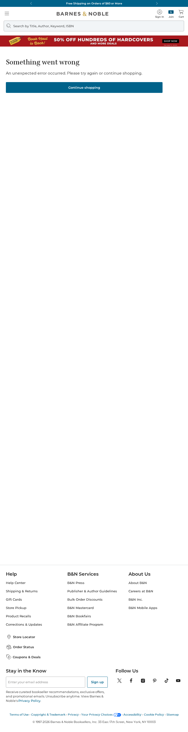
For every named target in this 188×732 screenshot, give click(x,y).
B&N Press (75, 583)
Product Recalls (18, 616)
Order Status (23, 647)
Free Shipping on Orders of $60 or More (94, 3)
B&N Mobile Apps (143, 608)
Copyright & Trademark (48, 714)
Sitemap (172, 714)
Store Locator (24, 637)
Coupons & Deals (27, 657)
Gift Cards (14, 599)
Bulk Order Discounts (85, 599)
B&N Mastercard (80, 608)
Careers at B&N (141, 591)
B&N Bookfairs (79, 616)
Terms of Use (19, 714)
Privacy (73, 714)
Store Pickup (16, 608)
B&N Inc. (135, 599)
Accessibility (132, 714)
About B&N (138, 583)
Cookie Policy (154, 714)
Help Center (15, 583)
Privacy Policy (29, 701)
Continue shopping (84, 87)
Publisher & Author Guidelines (92, 591)
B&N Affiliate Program (85, 624)
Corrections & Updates (24, 624)
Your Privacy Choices (97, 714)
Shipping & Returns (22, 591)
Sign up (97, 682)
